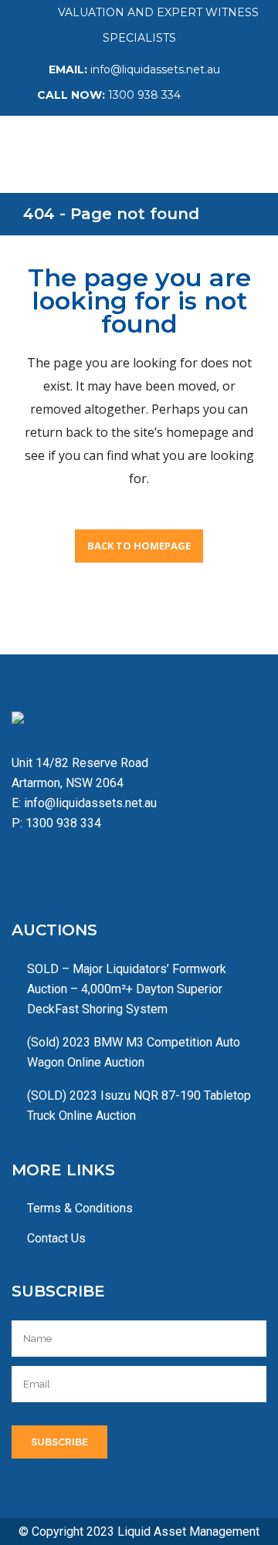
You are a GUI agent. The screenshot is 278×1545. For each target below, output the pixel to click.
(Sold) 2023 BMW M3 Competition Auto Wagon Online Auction (133, 1052)
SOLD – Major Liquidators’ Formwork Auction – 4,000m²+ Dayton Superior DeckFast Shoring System (126, 989)
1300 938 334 (144, 95)
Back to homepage (139, 546)
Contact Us (56, 1238)
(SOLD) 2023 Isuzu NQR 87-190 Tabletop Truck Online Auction (139, 1105)
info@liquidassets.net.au (155, 69)
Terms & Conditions (80, 1208)
